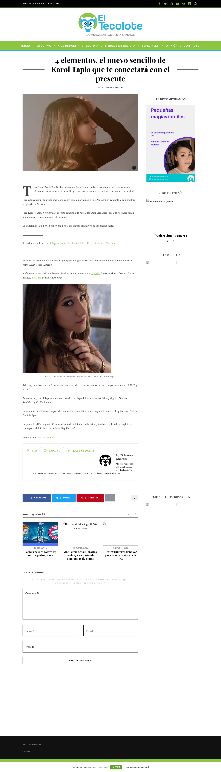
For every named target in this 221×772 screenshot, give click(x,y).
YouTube (36, 277)
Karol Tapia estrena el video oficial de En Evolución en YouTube (80, 243)
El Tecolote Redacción (112, 87)
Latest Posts (83, 451)
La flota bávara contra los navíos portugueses (40, 553)
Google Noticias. (46, 437)
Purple (171, 235)
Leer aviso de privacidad (136, 767)
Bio (33, 451)
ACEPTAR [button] (116, 767)
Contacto (53, 4)
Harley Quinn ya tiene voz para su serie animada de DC (120, 555)
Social (54, 451)
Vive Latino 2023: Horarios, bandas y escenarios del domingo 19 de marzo (80, 555)
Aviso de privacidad (33, 4)
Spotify (95, 273)
